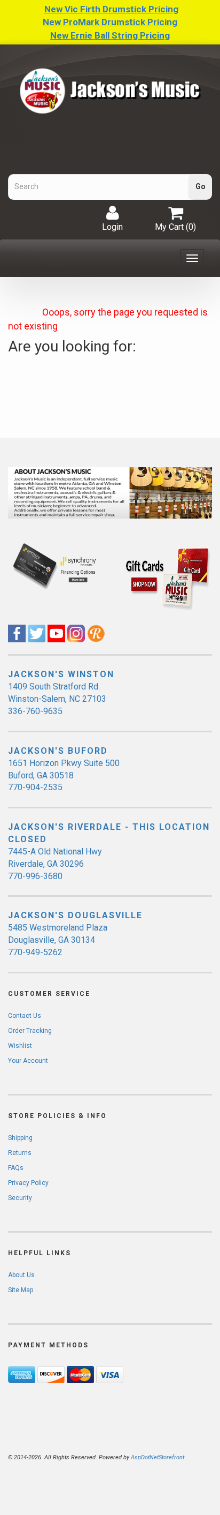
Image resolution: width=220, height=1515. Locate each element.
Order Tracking (30, 1030)
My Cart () (175, 227)
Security (20, 1198)
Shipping (20, 1138)
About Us (21, 1275)
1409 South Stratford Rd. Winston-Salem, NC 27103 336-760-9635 (57, 698)
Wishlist (20, 1045)
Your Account (28, 1060)
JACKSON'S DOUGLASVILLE (75, 915)
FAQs (15, 1168)
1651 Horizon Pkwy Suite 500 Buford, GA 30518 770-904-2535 (64, 775)
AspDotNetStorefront (157, 1457)
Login (112, 227)
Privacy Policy (28, 1183)
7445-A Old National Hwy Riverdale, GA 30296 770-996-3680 (55, 863)
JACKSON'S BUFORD (58, 751)
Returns (20, 1153)
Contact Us (24, 1015)
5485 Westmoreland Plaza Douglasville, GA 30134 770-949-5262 (57, 939)
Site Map (20, 1290)
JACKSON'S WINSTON (61, 674)
